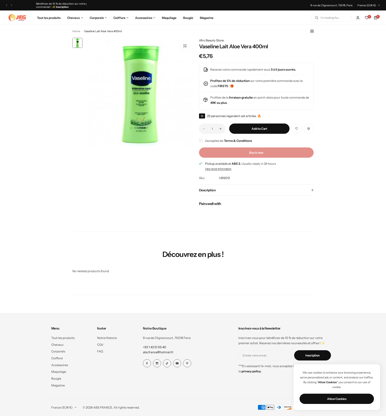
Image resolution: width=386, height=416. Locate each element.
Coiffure (57, 358)
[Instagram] (157, 363)
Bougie (56, 378)
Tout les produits (63, 338)
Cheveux (57, 345)
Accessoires (59, 365)
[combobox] (331, 18)
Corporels (58, 351)
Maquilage (58, 372)
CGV (100, 345)
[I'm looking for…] (316, 18)
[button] (6, 5)
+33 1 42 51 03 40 (154, 347)
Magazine (58, 385)
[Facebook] (147, 363)
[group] (138, 92)
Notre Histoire (107, 338)
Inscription (312, 355)
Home (76, 31)
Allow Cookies (336, 399)
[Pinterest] (187, 363)
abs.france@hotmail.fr (158, 352)
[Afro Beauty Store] (17, 17)
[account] (357, 17)
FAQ (100, 351)
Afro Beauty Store (211, 40)
